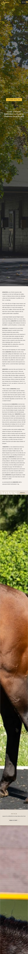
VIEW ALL (22, 493)
